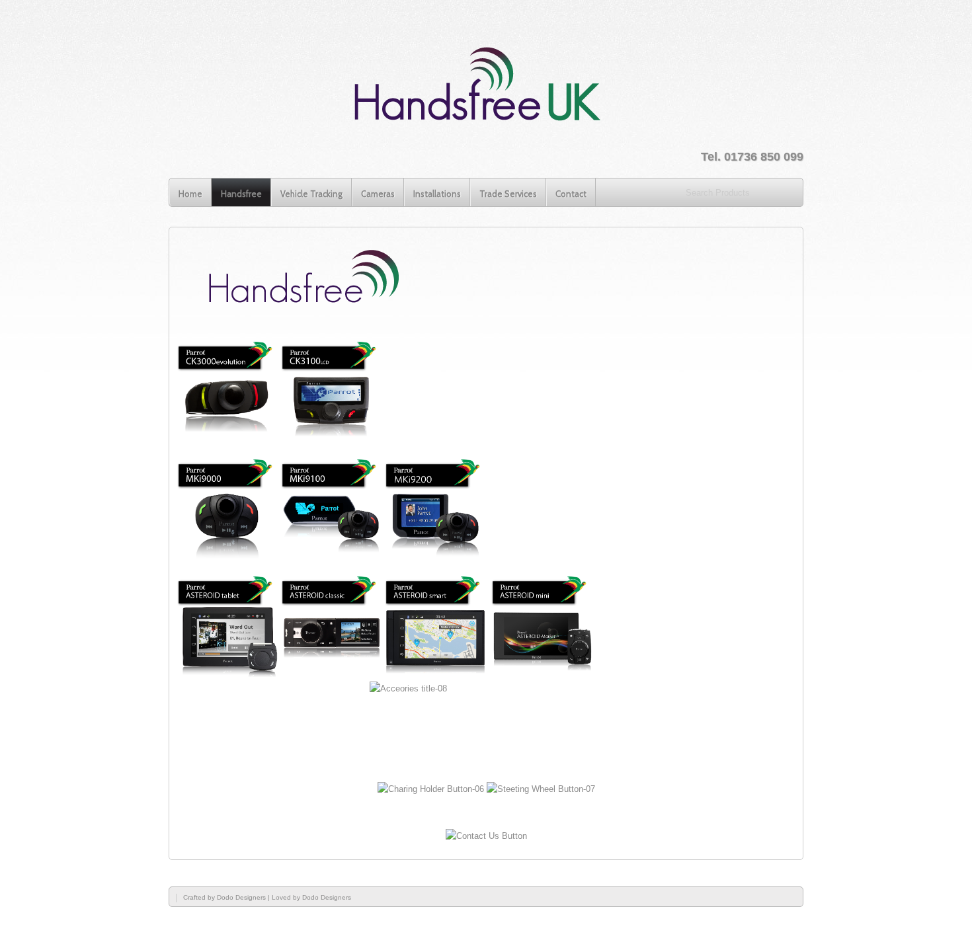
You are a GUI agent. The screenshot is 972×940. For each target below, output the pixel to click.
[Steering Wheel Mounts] (541, 789)
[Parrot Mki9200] (435, 557)
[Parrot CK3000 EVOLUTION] (228, 439)
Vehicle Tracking (311, 193)
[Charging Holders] (431, 789)
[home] (478, 88)
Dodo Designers (241, 897)
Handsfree (241, 193)
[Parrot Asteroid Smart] (435, 674)
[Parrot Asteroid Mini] (542, 674)
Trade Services (508, 193)
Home (190, 193)
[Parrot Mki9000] (228, 557)
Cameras (378, 193)
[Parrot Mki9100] (332, 557)
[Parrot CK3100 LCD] (332, 439)
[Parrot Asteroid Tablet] (228, 674)
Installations (437, 193)
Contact (571, 193)
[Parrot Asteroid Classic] (332, 674)
